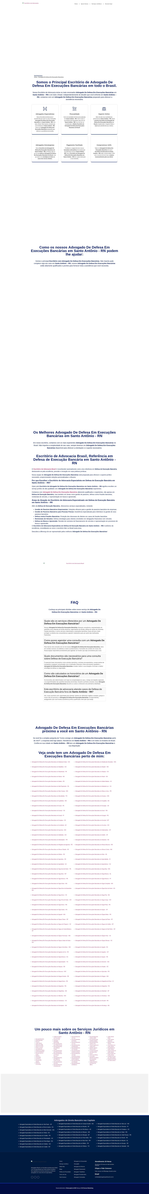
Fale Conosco (62, 1177)
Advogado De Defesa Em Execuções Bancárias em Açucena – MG (49, 830)
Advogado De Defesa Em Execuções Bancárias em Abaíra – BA (48, 776)
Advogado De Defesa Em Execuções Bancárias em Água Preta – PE (92, 904)
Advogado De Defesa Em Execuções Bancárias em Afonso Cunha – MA (93, 849)
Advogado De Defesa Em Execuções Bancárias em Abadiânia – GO (49, 766)
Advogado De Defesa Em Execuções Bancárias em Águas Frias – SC (93, 935)
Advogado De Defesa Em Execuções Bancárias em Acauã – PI (48, 815)
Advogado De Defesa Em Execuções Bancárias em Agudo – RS (91, 947)
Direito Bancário (39, 1040)
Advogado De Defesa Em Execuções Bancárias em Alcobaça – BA (92, 1005)
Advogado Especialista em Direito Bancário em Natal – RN (112, 1132)
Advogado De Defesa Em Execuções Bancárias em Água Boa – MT (49, 873)
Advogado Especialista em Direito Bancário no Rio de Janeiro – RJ (36, 1127)
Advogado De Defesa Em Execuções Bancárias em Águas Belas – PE (93, 914)
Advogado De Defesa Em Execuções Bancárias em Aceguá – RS (92, 815)
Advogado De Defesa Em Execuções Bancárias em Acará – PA (48, 805)
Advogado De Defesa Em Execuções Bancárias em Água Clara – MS (49, 883)
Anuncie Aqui (108, 4)
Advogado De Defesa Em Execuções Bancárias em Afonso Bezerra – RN (94, 844)
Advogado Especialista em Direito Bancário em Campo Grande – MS (76, 1123)
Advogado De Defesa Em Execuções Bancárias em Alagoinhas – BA (49, 991)
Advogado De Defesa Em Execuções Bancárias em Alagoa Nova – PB (50, 981)
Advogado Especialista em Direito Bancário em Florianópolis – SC (36, 1138)
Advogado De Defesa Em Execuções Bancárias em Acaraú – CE (48, 810)
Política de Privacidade (65, 1171)
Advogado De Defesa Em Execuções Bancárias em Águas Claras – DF (50, 919)
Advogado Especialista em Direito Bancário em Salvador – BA (113, 1146)
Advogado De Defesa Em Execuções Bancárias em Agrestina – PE (49, 859)
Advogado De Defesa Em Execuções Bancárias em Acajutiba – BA (92, 800)
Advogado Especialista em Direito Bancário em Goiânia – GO (35, 1144)
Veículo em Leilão (39, 1046)
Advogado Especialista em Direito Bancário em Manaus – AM (74, 1132)
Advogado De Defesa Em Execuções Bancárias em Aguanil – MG (48, 914)
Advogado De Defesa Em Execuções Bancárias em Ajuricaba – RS (92, 971)
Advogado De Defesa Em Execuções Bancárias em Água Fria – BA (92, 895)
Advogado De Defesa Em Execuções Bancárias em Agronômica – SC (93, 864)
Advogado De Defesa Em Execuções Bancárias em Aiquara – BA (48, 966)
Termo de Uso (62, 1174)
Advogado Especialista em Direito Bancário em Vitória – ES (35, 1132)
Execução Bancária (40, 1039)
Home (76, 4)
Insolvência (38, 1058)
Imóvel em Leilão (39, 1044)
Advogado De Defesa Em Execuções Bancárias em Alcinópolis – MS (49, 1005)
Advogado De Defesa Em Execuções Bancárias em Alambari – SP (92, 991)
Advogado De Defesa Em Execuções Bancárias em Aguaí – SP (91, 909)
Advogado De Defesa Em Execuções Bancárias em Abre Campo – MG (50, 791)
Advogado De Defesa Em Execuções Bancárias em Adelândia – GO (49, 835)
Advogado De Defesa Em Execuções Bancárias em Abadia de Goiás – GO (51, 762)
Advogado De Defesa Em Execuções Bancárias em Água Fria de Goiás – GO (51, 900)
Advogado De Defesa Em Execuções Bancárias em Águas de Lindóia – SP (94, 924)
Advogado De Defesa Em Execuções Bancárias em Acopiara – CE (49, 820)
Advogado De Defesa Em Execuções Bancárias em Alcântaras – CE (49, 1000)
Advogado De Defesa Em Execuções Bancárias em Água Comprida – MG (94, 883)
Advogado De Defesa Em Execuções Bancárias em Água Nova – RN (49, 904)
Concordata (38, 1057)
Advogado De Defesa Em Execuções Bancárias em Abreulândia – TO (49, 796)
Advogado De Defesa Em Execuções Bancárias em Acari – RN (91, 810)
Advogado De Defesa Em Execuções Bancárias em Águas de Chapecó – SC (51, 924)
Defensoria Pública (94, 1054)
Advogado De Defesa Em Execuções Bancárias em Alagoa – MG (92, 976)
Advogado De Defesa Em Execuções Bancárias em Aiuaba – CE (91, 966)
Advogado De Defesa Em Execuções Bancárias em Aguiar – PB (91, 956)
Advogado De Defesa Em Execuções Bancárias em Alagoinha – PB (49, 986)
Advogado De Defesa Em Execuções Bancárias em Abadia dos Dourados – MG (95, 762)
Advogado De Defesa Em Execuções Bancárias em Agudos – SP (92, 952)
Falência (37, 1055)
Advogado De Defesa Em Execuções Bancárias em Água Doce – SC (49, 895)
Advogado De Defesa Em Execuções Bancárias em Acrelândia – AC (49, 825)
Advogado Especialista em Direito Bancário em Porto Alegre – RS (36, 1141)
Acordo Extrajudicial (40, 1051)
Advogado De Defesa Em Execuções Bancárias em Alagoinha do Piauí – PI (94, 981)
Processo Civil (57, 1039)
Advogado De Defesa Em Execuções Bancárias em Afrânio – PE (48, 854)
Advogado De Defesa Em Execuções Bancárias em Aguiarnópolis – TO (50, 961)
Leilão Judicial (39, 1043)
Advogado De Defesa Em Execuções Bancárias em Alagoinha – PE (92, 986)
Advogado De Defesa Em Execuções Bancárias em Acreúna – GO (92, 825)
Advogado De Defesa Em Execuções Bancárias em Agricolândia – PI (92, 859)
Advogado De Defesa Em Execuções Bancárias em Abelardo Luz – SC (93, 786)
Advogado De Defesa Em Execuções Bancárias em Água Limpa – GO (93, 900)
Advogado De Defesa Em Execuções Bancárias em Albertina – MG (49, 995)
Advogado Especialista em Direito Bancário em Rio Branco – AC (75, 1129)
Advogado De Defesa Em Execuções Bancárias (51, 77)
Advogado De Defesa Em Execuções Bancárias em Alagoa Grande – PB (50, 976)
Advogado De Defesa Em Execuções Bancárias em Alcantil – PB (91, 1000)
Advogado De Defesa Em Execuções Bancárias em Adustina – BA (92, 839)
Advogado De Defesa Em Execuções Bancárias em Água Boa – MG (92, 869)
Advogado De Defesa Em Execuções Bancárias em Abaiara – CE (92, 771)
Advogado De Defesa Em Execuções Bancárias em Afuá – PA (91, 854)
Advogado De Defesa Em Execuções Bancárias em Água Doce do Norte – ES (95, 888)
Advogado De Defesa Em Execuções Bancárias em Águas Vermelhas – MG (51, 947)
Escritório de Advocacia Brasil (45, 469)
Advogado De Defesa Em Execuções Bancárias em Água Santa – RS (49, 909)
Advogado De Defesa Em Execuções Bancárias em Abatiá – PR (48, 781)
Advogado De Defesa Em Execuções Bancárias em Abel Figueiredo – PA (50, 786)
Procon (91, 1053)
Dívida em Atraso (39, 1047)
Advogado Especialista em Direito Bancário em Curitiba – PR (35, 1135)
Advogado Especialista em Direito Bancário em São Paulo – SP (36, 1124)
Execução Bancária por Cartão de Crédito (58, 1048)
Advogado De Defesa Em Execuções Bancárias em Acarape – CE (92, 805)
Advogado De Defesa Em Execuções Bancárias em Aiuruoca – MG (49, 971)
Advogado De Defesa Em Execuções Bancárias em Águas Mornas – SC (93, 940)
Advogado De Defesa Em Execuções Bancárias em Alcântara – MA (92, 995)
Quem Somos (84, 4)
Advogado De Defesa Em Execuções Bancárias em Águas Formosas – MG (51, 935)
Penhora (37, 1041)
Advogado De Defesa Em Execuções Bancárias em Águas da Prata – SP (94, 919)
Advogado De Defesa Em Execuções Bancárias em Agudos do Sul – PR (50, 952)
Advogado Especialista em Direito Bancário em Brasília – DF (74, 1126)
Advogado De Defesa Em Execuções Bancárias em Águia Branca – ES (50, 956)
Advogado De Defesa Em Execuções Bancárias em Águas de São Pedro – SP (95, 929)
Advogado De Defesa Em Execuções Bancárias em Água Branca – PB (50, 878)
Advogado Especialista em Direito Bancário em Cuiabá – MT (35, 1146)
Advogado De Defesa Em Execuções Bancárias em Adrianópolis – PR (50, 839)
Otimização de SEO (71, 1188)
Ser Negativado (39, 1048)
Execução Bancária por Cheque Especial (58, 1055)
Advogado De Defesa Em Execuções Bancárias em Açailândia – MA (49, 800)
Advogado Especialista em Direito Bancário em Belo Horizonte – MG (37, 1130)
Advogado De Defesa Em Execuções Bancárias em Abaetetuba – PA (49, 771)
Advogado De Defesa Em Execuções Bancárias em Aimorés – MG (92, 961)
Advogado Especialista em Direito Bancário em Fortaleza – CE (113, 1129)
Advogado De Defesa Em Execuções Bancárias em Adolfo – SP (91, 835)
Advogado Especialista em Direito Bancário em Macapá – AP (74, 1135)
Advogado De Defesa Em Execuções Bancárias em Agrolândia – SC (49, 864)
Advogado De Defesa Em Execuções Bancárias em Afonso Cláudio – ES (50, 849)
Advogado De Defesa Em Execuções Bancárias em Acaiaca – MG (92, 796)
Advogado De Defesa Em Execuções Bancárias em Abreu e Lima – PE (93, 791)
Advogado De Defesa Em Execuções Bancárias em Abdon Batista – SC (93, 781)
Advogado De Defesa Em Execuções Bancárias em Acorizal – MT (92, 820)
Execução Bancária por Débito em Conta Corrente (58, 1059)
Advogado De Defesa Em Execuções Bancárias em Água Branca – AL (93, 873)
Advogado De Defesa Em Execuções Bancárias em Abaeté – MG (92, 766)
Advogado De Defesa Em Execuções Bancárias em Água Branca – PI (93, 878)
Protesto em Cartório (40, 1050)
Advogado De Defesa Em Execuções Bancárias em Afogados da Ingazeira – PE (52, 844)
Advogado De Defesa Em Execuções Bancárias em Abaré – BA (91, 776)
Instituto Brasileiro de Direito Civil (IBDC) (93, 1063)
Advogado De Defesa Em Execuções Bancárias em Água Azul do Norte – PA (51, 869)
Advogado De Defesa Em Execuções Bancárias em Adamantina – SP (93, 830)
